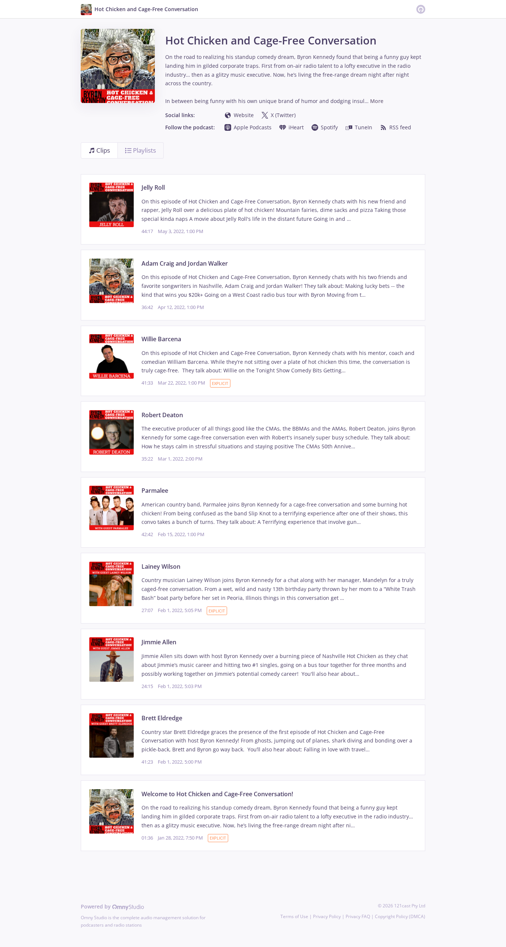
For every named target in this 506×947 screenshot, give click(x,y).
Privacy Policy (327, 916)
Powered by (96, 906)
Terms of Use (294, 916)
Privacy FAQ (358, 916)
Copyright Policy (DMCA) (400, 916)
